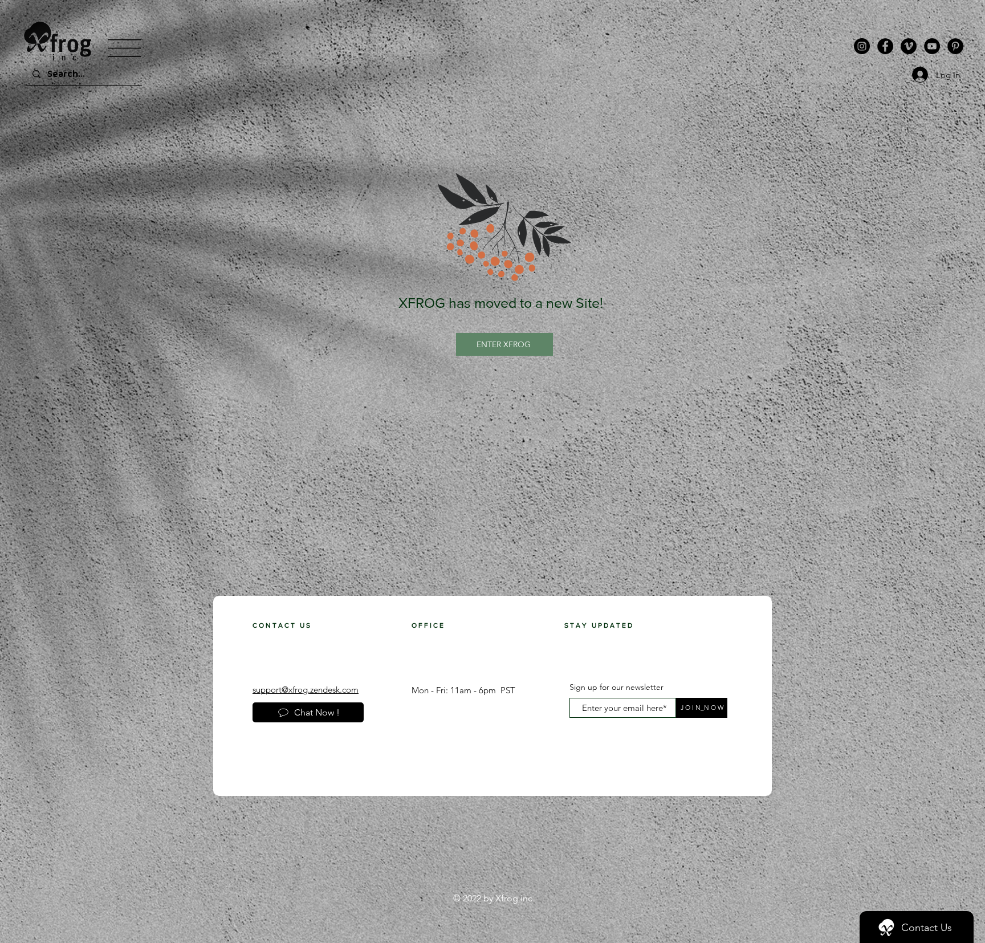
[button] (124, 48)
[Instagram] (862, 46)
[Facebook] (885, 46)
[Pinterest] (955, 46)
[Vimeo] (909, 46)
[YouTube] (932, 46)
